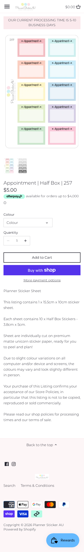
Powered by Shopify (20, 529)
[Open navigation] (7, 6)
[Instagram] (14, 463)
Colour (9, 214)
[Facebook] (7, 463)
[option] (9, 166)
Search (9, 485)
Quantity (11, 232)
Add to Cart (42, 257)
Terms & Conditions (37, 485)
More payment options (42, 280)
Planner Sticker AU (48, 525)
